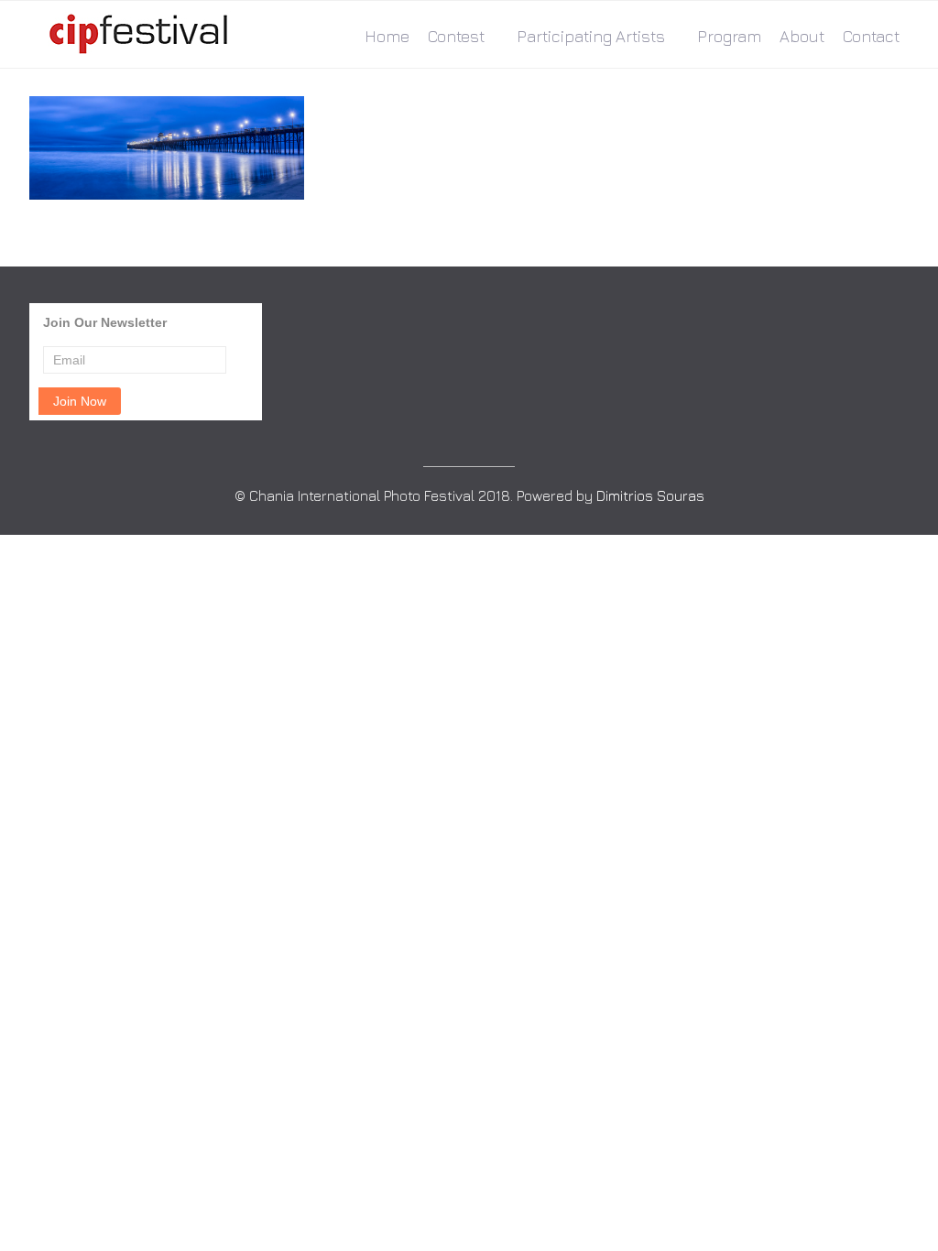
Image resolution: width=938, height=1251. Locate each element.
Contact (871, 36)
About (802, 36)
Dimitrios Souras (650, 495)
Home (387, 36)
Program (729, 36)
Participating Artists (591, 36)
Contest (456, 36)
